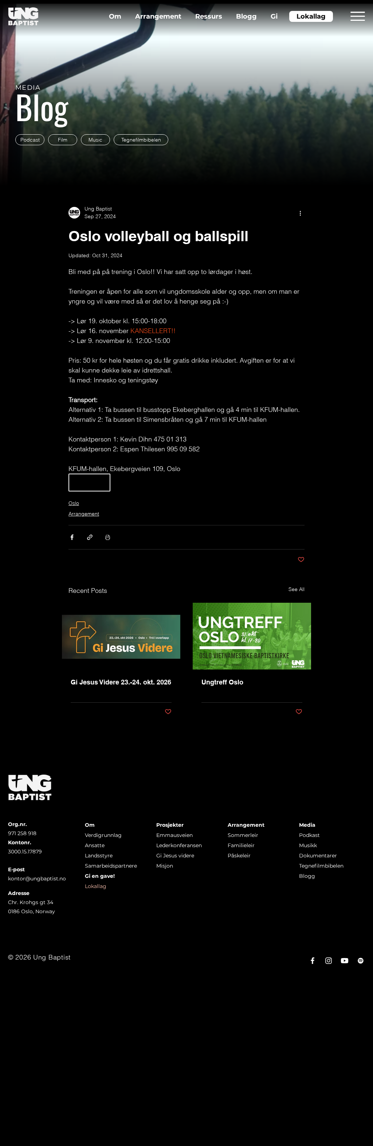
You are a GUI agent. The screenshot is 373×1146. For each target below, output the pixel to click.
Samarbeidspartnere (111, 866)
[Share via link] (89, 537)
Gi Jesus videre (175, 855)
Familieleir (241, 845)
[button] (357, 16)
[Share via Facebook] (71, 537)
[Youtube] (344, 960)
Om (90, 825)
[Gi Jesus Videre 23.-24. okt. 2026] (121, 636)
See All (296, 589)
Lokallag (95, 886)
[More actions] (300, 212)
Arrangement (83, 513)
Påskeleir (239, 855)
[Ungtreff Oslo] (252, 636)
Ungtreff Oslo (222, 682)
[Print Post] (107, 537)
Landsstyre (99, 855)
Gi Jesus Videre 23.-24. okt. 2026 (121, 682)
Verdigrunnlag (103, 835)
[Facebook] (312, 960)
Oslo (73, 503)
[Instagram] (328, 960)
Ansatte (95, 845)
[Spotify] (360, 960)
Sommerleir (243, 835)
